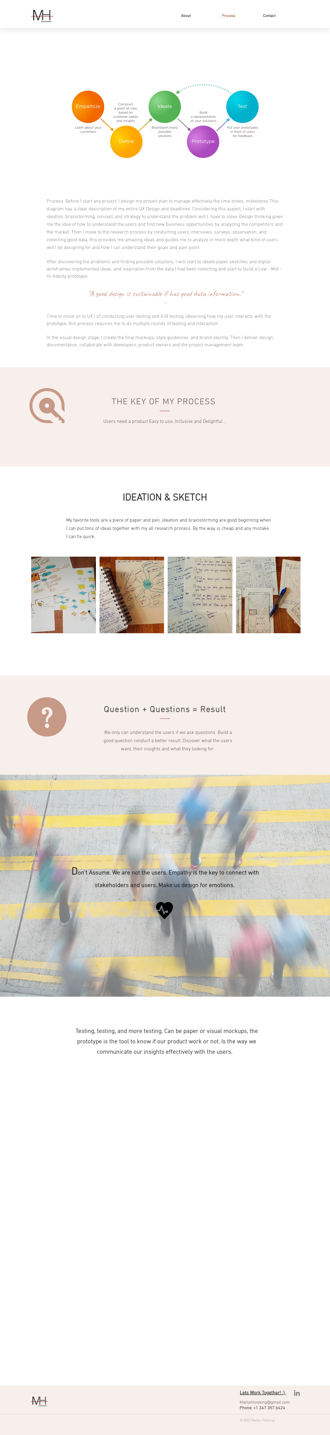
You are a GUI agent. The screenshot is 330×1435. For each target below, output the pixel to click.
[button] (63, 595)
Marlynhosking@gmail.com (265, 1402)
